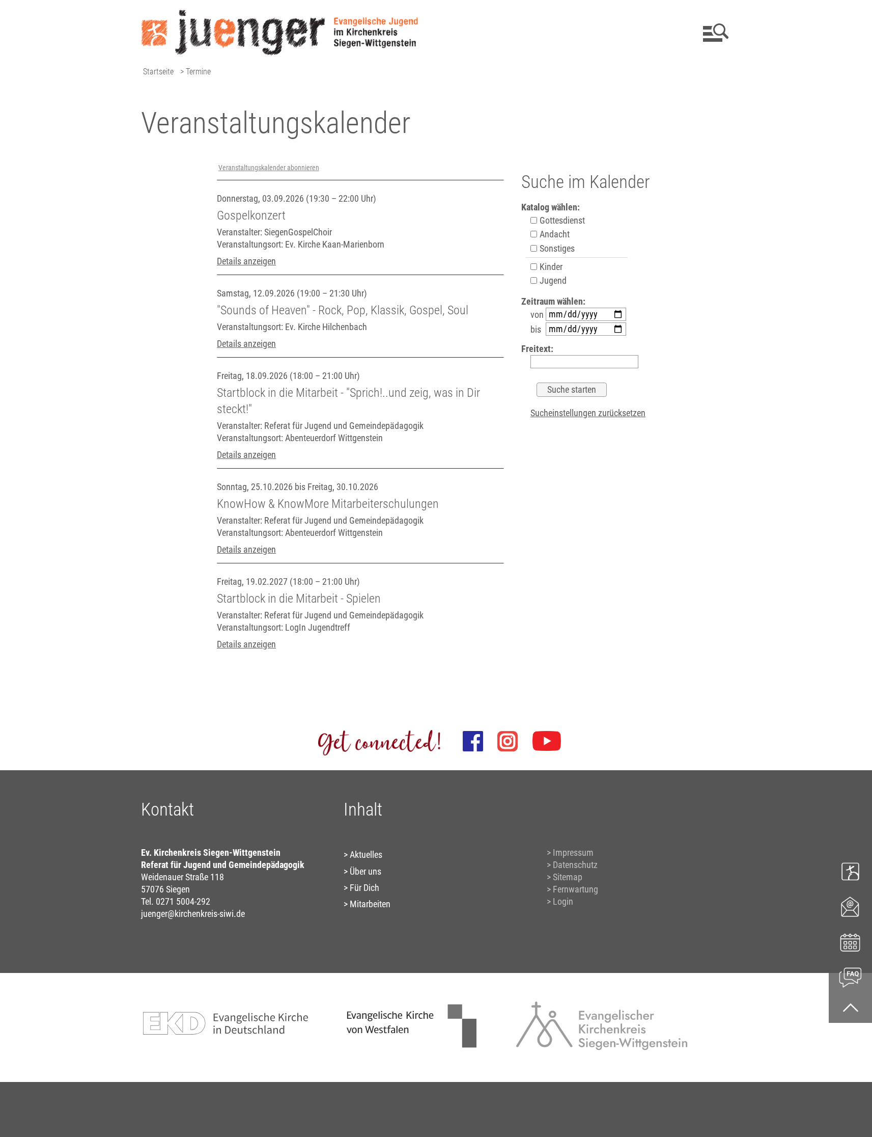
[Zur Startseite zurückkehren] (279, 13)
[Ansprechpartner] (850, 906)
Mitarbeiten (370, 904)
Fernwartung (575, 889)
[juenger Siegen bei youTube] (546, 741)
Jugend (552, 280)
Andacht (554, 234)
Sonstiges (556, 248)
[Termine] (850, 941)
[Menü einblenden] (714, 32)
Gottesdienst (561, 220)
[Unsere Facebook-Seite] (473, 741)
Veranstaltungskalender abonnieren (268, 168)
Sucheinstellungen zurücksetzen (587, 413)
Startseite (158, 71)
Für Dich (364, 887)
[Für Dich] (850, 976)
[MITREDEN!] (850, 871)
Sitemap (567, 877)
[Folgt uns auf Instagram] (507, 741)
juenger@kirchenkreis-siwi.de (193, 913)
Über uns (365, 871)
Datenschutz (575, 864)
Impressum (573, 852)
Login (563, 901)
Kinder (550, 266)
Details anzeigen (246, 261)
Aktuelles (366, 854)
